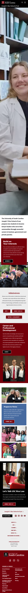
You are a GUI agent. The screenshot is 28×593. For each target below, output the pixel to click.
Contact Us (13, 533)
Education (4, 573)
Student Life (9, 421)
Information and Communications (18, 570)
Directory (13, 530)
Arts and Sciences (6, 569)
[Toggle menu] (25, 2)
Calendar (13, 527)
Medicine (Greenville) (20, 576)
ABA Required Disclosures (13, 535)
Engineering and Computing (5, 576)
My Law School (6, 515)
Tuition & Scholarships (13, 317)
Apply (6, 311)
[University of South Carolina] (14, 554)
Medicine (17, 574)
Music (16, 578)
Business (4, 571)
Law (16, 572)
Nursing (16, 580)
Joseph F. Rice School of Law (10, 6)
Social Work (4, 588)
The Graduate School (6, 578)
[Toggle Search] (22, 2)
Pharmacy (4, 583)
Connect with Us (18, 311)
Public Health (5, 586)
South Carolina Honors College (7, 591)
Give (13, 525)
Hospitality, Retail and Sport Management (7, 581)
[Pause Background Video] (24, 10)
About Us (13, 522)
